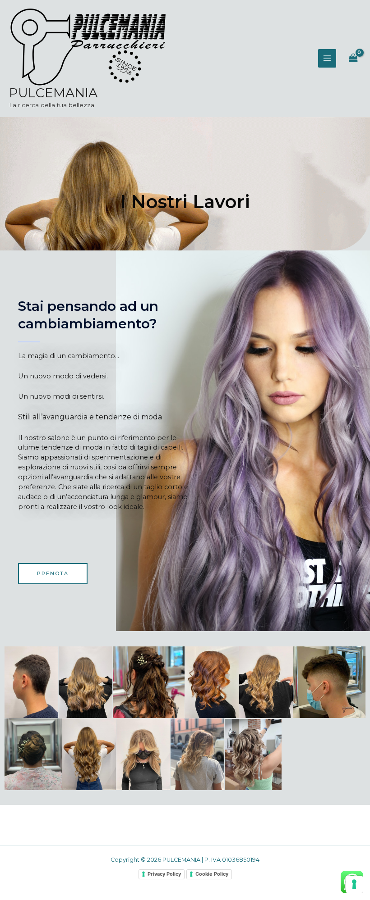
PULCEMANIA (53, 92)
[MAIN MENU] (327, 58)
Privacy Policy (164, 874)
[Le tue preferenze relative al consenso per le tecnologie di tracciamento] (354, 884)
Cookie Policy (211, 874)
